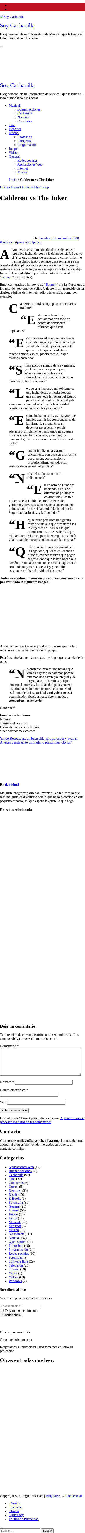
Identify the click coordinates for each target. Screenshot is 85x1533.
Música (22, 172)
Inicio (13, 180)
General (14, 156)
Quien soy (16, 1515)
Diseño (14, 133)
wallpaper (34, 242)
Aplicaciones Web (29, 164)
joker (20, 242)
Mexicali (15, 105)
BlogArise (53, 1496)
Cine (12, 125)
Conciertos (24, 121)
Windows (15, 1281)
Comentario (9, 1046)
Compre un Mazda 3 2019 (10, 1380)
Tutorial (14, 1269)
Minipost (15, 1226)
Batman (7, 277)
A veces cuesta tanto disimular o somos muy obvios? (36, 742)
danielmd (45, 238)
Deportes (15, 129)
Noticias (23, 117)
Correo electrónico (14, 1090)
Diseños (15, 1503)
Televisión (16, 1265)
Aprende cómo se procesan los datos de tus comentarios (42, 1120)
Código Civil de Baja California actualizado (9, 1406)
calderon (8, 242)
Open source (17, 1242)
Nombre (7, 1082)
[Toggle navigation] (1, 46)
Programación (27, 145)
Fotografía (24, 141)
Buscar (14, 1511)
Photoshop (24, 137)
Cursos (13, 1187)
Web (3, 1102)
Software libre (18, 1261)
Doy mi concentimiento (20, 1310)
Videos (13, 152)
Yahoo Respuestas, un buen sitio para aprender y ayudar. (39, 738)
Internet (22, 168)
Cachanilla (24, 113)
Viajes (13, 1273)
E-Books (15, 1198)
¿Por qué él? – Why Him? (10, 1458)
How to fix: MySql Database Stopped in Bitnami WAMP (8, 1434)
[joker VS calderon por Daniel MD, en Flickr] (42, 639)
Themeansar (73, 1496)
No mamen (8, 953)
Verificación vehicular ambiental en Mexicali (9, 895)
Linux (13, 1218)
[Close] (1, 1527)
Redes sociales (27, 160)
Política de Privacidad (24, 1519)
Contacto (15, 1507)
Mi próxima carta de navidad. (8, 967)
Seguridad (16, 1257)
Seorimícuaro (10, 827)
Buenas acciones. (29, 109)
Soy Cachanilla (17, 25)
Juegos (13, 149)
